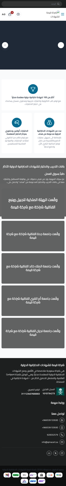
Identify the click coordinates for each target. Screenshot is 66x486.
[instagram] (62, 453)
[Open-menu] (63, 14)
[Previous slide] (61, 45)
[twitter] (55, 453)
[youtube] (49, 453)
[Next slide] (5, 45)
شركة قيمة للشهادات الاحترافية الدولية (19, 470)
